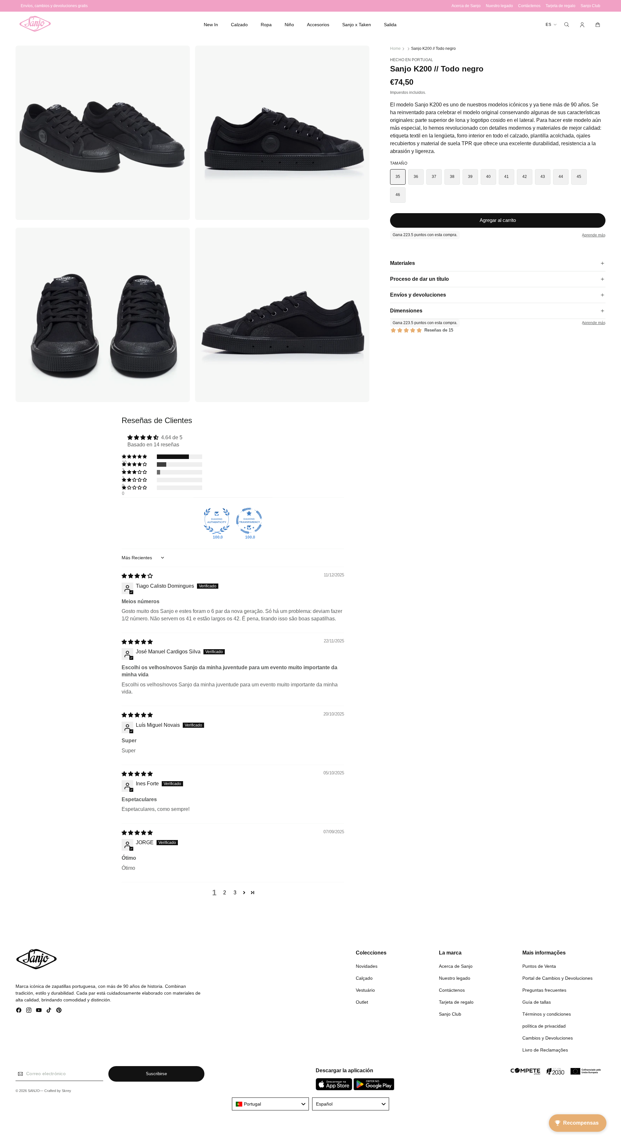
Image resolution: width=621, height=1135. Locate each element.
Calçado (364, 977)
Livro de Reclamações (545, 1049)
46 (398, 194)
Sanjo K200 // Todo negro (433, 48)
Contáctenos (452, 989)
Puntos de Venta (539, 965)
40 (488, 176)
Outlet (362, 1001)
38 (452, 176)
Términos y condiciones (546, 1013)
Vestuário (365, 989)
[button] (239, 24)
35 (398, 176)
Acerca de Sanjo (456, 965)
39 (470, 176)
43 (542, 176)
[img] (137, 576)
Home (395, 48)
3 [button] (235, 892)
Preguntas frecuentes (544, 989)
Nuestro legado (454, 977)
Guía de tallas (536, 1001)
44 (561, 176)
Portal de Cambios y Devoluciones (557, 977)
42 (524, 176)
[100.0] (217, 521)
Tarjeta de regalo (456, 1001)
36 (416, 176)
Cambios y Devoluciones (547, 1037)
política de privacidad (544, 1025)
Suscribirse (156, 1074)
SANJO (34, 1091)
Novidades (366, 965)
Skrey (66, 1091)
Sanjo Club (450, 1013)
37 (434, 176)
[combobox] (270, 1103)
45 (579, 176)
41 (506, 176)
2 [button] (224, 892)
